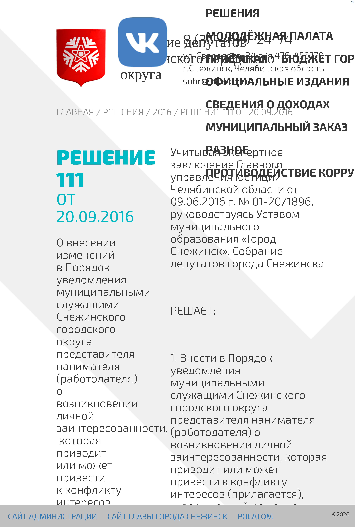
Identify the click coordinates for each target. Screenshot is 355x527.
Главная (75, 111)
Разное (227, 149)
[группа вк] (129, 58)
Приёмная (237, 58)
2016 (162, 111)
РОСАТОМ (255, 516)
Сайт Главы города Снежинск (167, 516)
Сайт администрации (52, 516)
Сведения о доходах (268, 103)
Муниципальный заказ (277, 126)
